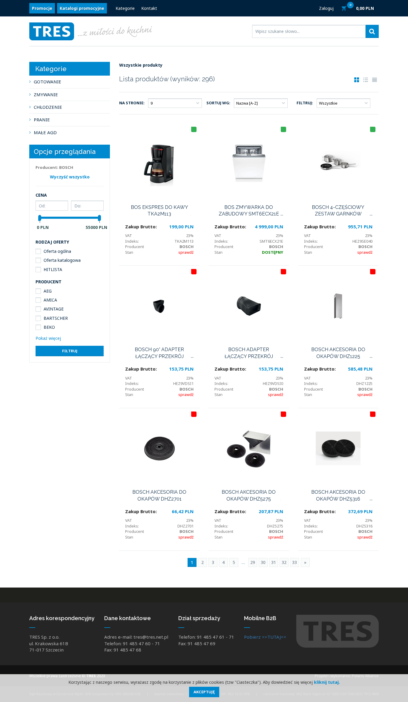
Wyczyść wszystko (70, 177)
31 (273, 562)
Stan (129, 252)
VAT (128, 235)
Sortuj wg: (218, 102)
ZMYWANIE (46, 94)
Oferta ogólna (57, 251)
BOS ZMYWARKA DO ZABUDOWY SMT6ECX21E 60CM (249, 211)
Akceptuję (204, 692)
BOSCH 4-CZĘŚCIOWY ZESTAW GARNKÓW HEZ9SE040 (338, 211)
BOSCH (187, 246)
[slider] (39, 218)
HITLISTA (53, 269)
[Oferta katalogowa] (194, 129)
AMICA (50, 300)
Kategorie (125, 8)
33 (294, 562)
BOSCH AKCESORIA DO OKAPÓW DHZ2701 (159, 495)
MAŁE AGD (45, 132)
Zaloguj (326, 8)
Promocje (42, 8)
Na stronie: (132, 102)
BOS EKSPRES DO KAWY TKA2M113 (159, 210)
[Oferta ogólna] (194, 271)
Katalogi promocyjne (82, 8)
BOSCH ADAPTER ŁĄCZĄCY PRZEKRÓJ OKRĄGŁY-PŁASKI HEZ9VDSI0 (249, 353)
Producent (134, 246)
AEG (48, 291)
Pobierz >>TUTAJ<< (265, 637)
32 (284, 562)
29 (252, 562)
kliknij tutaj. (327, 682)
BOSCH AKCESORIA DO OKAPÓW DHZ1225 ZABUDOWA (338, 353)
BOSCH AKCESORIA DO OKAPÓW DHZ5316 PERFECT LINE (338, 495)
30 (263, 562)
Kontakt (149, 8)
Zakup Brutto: (141, 227)
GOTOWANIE (47, 82)
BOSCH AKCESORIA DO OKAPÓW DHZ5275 (249, 495)
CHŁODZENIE (48, 107)
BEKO (49, 327)
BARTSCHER (56, 318)
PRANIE (42, 120)
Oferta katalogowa (62, 260)
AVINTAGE (54, 309)
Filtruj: (305, 102)
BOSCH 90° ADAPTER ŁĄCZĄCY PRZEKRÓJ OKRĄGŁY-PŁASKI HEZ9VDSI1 (159, 353)
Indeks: (132, 241)
